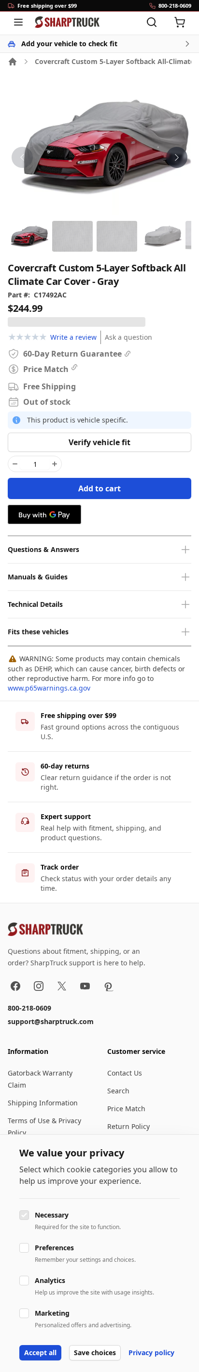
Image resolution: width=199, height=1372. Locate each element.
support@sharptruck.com (51, 1021)
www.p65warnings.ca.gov (49, 687)
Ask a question (128, 337)
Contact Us (124, 1072)
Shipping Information (43, 1102)
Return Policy (128, 1126)
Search (118, 1090)
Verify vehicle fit (99, 442)
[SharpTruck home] (67, 22)
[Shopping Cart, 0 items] (179, 22)
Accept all (40, 1352)
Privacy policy (151, 1352)
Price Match (126, 1108)
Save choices (95, 1352)
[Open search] (151, 22)
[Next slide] (176, 157)
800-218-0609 (29, 1008)
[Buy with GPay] (44, 514)
